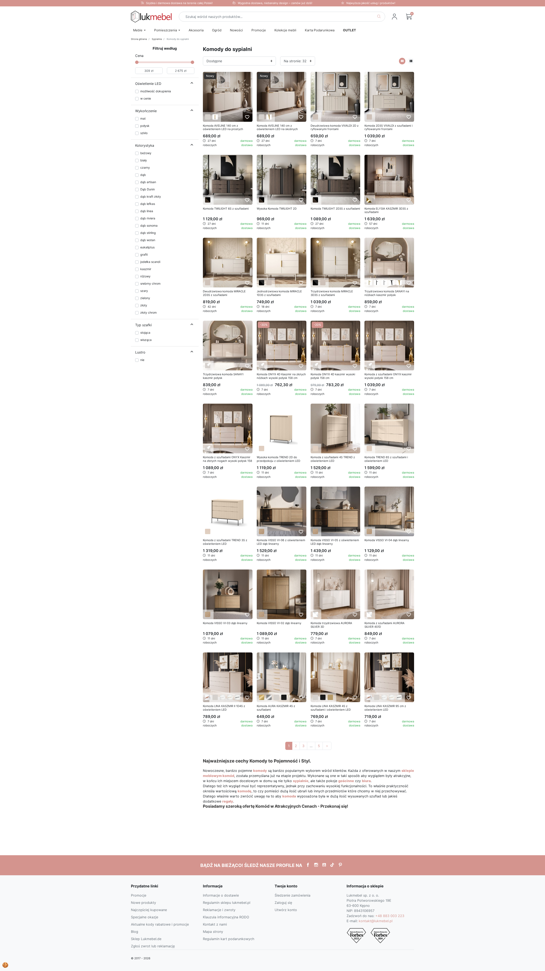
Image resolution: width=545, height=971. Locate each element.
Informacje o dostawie (221, 895)
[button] (409, 17)
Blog (134, 931)
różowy (145, 276)
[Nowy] (227, 96)
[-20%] (335, 345)
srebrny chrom (150, 283)
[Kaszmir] (207, 117)
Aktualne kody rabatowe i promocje (160, 924)
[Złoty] (261, 697)
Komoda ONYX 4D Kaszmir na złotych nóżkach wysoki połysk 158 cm (281, 376)
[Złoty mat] (330, 697)
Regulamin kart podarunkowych (228, 939)
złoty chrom (148, 312)
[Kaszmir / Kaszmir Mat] (315, 117)
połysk (144, 126)
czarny (145, 167)
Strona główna (139, 39)
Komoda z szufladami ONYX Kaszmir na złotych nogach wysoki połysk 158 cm (227, 460)
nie (142, 360)
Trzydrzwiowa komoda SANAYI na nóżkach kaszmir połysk (386, 293)
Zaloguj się (283, 902)
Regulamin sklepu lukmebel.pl (226, 902)
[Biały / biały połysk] (315, 614)
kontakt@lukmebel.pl (376, 921)
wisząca (146, 340)
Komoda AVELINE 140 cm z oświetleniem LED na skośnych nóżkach (277, 129)
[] (191, 83)
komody (260, 770)
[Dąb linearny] (261, 531)
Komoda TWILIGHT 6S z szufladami (226, 208)
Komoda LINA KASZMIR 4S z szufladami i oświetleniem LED (331, 707)
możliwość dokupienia (155, 91)
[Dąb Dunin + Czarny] (207, 200)
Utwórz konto (286, 910)
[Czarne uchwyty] (237, 697)
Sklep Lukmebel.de (146, 939)
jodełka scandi (150, 262)
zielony (145, 298)
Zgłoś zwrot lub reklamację (153, 946)
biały (143, 160)
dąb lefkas (147, 204)
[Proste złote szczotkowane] (215, 117)
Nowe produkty (143, 902)
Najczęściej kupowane (149, 910)
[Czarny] (284, 697)
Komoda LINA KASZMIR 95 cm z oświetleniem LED (385, 707)
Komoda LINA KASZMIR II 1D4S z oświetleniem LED (224, 707)
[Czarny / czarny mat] (261, 282)
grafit (144, 254)
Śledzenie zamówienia (292, 895)
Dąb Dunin (147, 189)
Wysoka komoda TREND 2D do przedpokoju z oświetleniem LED (278, 458)
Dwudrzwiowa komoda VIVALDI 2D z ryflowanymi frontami (335, 127)
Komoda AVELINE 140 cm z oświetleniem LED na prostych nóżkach (223, 129)
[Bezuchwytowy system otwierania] (207, 697)
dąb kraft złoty (150, 196)
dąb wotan (147, 240)
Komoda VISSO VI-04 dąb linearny (386, 540)
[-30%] (281, 345)
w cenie (145, 98)
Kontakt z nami (215, 924)
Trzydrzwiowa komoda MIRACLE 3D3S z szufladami (332, 293)
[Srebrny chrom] (269, 697)
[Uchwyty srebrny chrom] (222, 697)
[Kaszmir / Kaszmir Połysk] (207, 365)
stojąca (145, 332)
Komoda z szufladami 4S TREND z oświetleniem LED (333, 458)
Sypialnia (157, 39)
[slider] (137, 62)
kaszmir (145, 269)
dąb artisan (148, 182)
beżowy (145, 153)
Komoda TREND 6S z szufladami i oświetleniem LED (386, 458)
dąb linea (146, 211)
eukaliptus (147, 247)
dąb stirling (148, 233)
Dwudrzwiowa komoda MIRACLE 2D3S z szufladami (224, 293)
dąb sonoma (149, 225)
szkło (144, 133)
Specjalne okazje (144, 917)
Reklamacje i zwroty (219, 910)
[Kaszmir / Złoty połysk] (369, 200)
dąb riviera (147, 218)
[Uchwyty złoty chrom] (230, 697)
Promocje (138, 895)
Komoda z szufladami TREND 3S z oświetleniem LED (225, 541)
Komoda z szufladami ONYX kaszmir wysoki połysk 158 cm (388, 376)
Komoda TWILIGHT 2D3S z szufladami (335, 208)
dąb (143, 175)
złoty (143, 305)
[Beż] (261, 448)
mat (143, 118)
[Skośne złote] (269, 117)
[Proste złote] (369, 282)
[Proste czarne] (376, 282)
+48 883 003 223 (389, 916)
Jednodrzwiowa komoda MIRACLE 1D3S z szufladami (279, 293)
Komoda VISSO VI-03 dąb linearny (225, 623)
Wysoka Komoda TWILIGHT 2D (277, 208)
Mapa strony (213, 931)
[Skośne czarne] (391, 282)
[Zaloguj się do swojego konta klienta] (394, 17)
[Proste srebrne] (384, 282)
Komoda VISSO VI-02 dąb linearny (279, 623)
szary (144, 291)
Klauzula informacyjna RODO (226, 917)
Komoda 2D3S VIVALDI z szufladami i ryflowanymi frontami (388, 127)
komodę (244, 791)
